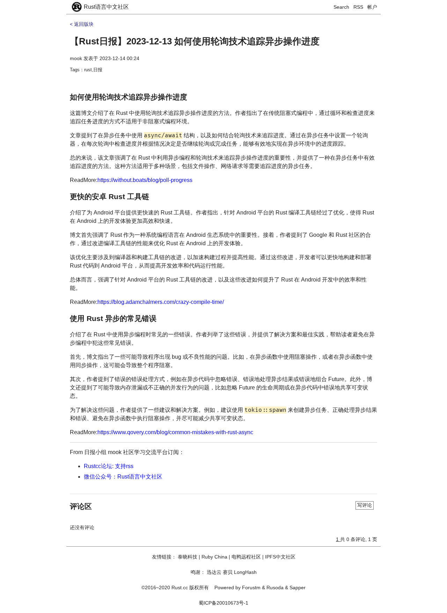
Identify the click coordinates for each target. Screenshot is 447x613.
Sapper (298, 587)
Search (341, 7)
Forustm (251, 587)
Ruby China (214, 557)
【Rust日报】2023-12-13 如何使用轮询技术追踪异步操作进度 (195, 41)
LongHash (245, 572)
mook (76, 58)
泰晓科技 (187, 557)
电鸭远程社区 (246, 557)
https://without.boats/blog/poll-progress (144, 180)
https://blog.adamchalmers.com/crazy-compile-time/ (160, 302)
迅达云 (214, 572)
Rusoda (275, 587)
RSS (358, 7)
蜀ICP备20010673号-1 (223, 603)
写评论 (364, 505)
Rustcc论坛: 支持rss (108, 466)
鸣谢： (198, 572)
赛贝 (228, 572)
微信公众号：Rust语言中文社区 (123, 477)
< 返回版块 (82, 24)
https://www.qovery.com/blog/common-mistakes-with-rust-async (175, 432)
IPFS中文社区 (280, 557)
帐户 (372, 7)
